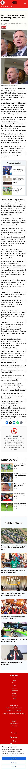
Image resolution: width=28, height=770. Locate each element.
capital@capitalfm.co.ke (16, 707)
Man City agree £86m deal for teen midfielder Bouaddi (20, 495)
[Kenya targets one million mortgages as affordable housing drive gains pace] (14, 535)
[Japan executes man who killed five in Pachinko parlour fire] (14, 629)
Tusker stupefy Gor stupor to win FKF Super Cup (17, 190)
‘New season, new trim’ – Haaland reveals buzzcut (20, 485)
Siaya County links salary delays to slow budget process (13, 617)
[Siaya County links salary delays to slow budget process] (14, 606)
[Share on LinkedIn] (14, 422)
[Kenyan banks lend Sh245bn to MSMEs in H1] (14, 652)
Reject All (14, 766)
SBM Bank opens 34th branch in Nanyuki (18, 170)
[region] (14, 757)
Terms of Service (14, 723)
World (14, 698)
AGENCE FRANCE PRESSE (10, 23)
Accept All (14, 758)
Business (14, 683)
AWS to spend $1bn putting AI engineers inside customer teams (13, 594)
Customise (14, 762)
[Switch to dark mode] (14, 2)
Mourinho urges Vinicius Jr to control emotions (20, 474)
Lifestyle (14, 688)
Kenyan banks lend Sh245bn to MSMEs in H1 (11, 663)
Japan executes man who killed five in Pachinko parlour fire (14, 640)
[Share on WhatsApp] (17, 422)
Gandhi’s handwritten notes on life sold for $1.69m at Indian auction (18, 180)
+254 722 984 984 (16, 710)
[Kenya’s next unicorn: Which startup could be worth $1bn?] (14, 560)
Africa (14, 677)
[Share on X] (10, 422)
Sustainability (14, 690)
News (14, 680)
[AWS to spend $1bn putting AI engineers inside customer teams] (14, 583)
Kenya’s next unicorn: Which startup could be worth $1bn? (13, 571)
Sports (15, 468)
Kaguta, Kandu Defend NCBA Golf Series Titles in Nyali (20, 505)
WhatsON (14, 695)
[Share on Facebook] (7, 422)
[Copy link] (21, 422)
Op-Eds (14, 693)
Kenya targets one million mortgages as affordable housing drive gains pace (14, 547)
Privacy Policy (14, 726)
